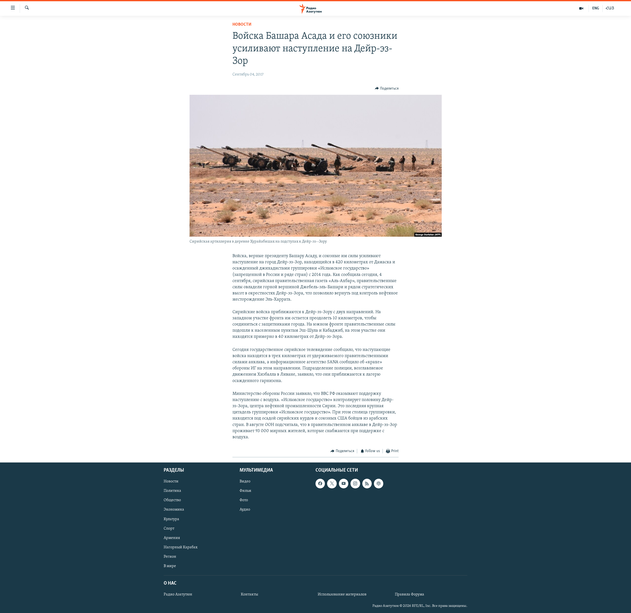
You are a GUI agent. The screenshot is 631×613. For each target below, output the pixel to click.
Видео (245, 481)
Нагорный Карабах (180, 547)
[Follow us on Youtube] (343, 483)
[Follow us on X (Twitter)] (331, 483)
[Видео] (581, 8)
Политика (172, 491)
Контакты (249, 594)
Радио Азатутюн (178, 594)
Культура (171, 519)
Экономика (174, 510)
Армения (172, 538)
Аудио (245, 510)
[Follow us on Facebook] (320, 483)
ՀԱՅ (610, 8)
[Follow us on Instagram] (355, 483)
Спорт (169, 528)
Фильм (245, 491)
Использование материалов (342, 594)
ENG (595, 8)
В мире (170, 566)
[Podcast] (378, 483)
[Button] (387, 88)
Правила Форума (409, 594)
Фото (244, 500)
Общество (172, 500)
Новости (241, 24)
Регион (170, 556)
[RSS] (367, 483)
